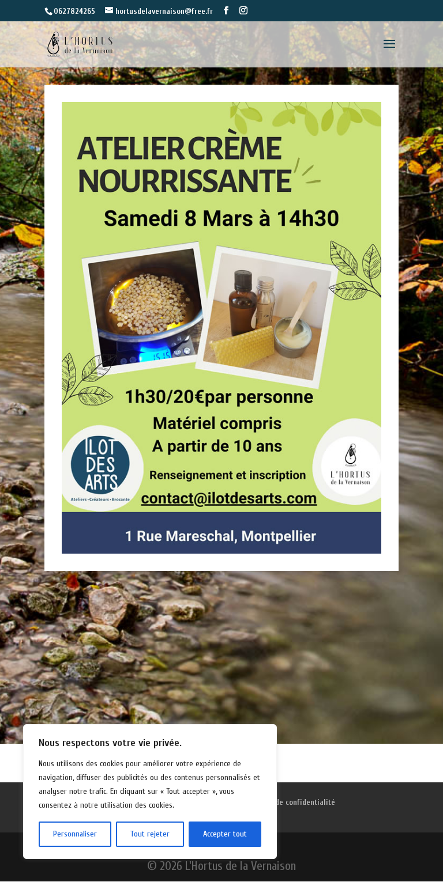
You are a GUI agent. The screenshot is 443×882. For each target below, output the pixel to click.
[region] (150, 791)
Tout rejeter (150, 834)
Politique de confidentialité (289, 802)
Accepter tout (225, 834)
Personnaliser (75, 834)
